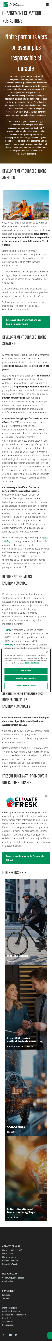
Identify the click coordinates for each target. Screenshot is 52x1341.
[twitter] (3, 1335)
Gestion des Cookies (32, 663)
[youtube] (10, 1335)
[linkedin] (16, 1335)
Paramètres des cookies (26, 686)
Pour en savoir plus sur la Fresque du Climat (25, 858)
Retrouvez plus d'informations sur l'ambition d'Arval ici (23, 322)
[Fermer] (46, 652)
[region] (26, 670)
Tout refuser (26, 671)
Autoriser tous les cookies (26, 678)
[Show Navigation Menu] (47, 5)
